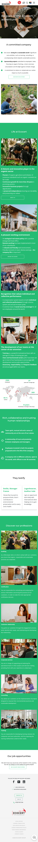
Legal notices (19, 821)
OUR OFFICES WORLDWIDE (20, 789)
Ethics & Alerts (19, 831)
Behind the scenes (13, 256)
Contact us (19, 795)
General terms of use (19, 823)
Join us (19, 799)
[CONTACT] (24, 3)
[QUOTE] (19, 3)
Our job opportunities (18, 26)
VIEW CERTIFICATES (19, 787)
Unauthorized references (19, 829)
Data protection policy (19, 825)
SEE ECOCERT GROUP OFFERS (18, 767)
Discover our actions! (19, 76)
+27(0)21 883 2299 (19, 802)
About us (12, 197)
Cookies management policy (19, 827)
